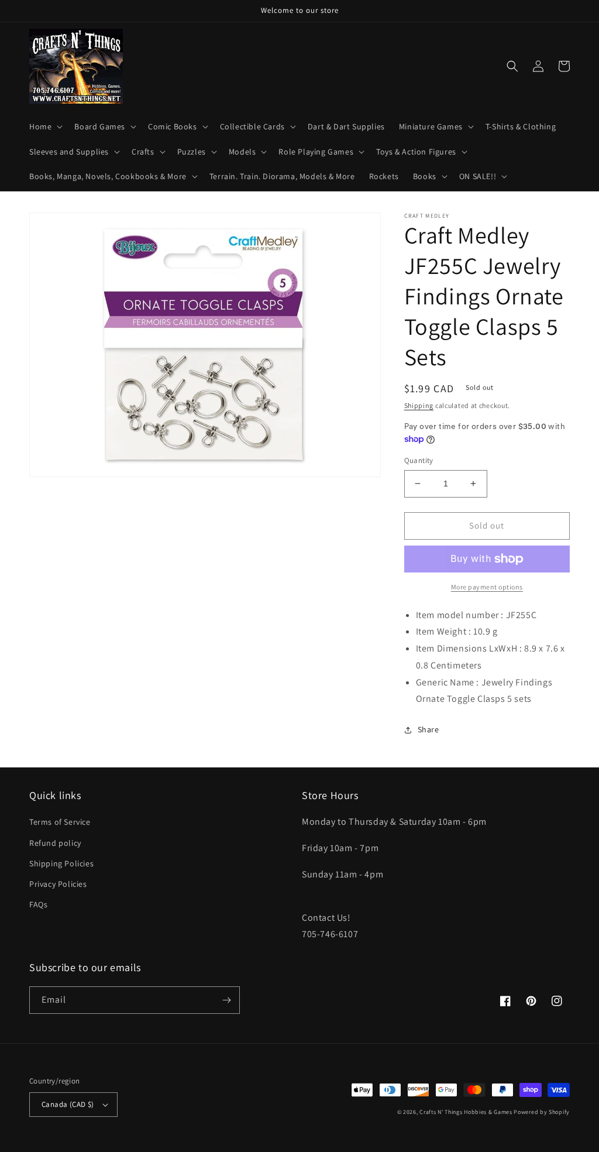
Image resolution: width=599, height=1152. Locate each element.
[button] (44, 126)
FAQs (38, 904)
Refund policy (55, 843)
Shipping (419, 405)
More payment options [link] (487, 586)
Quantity (418, 460)
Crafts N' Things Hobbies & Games (466, 1112)
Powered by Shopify (542, 1112)
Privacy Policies (58, 884)
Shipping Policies (61, 863)
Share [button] (428, 729)
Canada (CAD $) (68, 1104)
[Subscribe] (226, 1000)
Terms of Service (60, 822)
